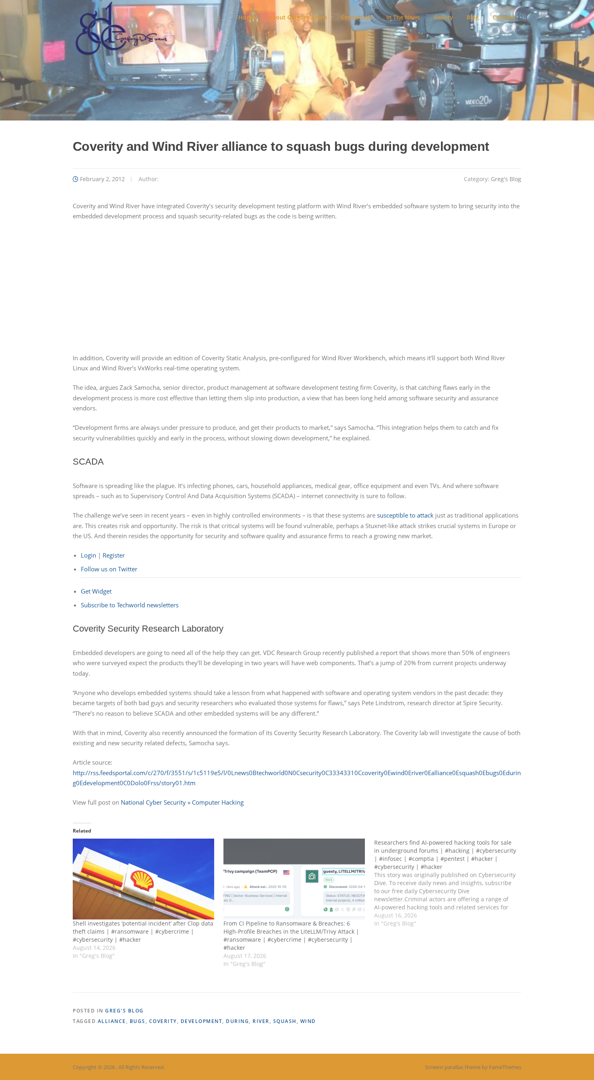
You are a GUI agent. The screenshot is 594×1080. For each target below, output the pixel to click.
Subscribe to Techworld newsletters (130, 605)
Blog (473, 17)
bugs (137, 1021)
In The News (403, 17)
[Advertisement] (297, 287)
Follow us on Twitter (109, 569)
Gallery (443, 17)
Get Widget (96, 591)
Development (202, 1021)
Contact (503, 17)
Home (246, 17)
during (237, 1021)
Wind (308, 1021)
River (261, 1021)
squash (285, 1021)
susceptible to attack (405, 515)
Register (114, 555)
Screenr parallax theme (452, 1067)
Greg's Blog (506, 179)
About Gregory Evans (298, 17)
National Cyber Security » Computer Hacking (182, 802)
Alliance (112, 1021)
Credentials (357, 17)
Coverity (163, 1021)
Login (88, 555)
